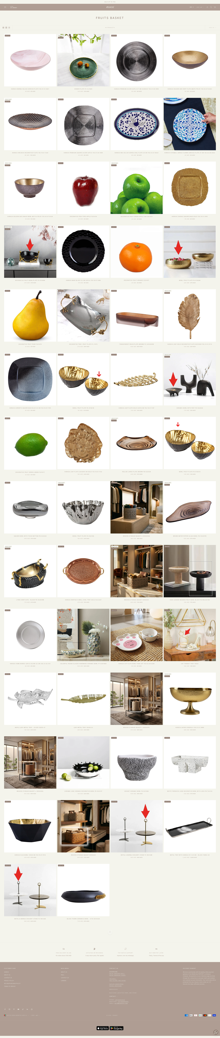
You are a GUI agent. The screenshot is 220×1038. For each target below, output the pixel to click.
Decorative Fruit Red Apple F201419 (83, 216)
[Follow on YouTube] (18, 1009)
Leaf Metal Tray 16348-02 (83, 727)
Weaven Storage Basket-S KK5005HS (136, 536)
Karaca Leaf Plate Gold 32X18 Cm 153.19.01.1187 (136, 408)
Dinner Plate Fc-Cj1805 (83, 89)
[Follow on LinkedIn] (27, 1009)
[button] (192, 7)
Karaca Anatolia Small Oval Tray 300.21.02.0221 (83, 599)
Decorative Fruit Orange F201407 (136, 280)
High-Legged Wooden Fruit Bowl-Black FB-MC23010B (190, 599)
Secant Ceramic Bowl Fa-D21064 (136, 791)
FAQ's (62, 975)
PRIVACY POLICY (9, 980)
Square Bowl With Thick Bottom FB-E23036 (30, 536)
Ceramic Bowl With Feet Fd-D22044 (190, 408)
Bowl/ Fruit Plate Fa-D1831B (83, 408)
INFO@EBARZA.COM (121, 1003)
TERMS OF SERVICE (9, 986)
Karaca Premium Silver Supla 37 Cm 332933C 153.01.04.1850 (136, 89)
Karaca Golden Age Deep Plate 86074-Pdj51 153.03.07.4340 (190, 89)
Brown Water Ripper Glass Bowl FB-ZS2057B (190, 536)
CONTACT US (8, 977)
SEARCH (6, 972)
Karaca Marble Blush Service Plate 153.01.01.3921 (30, 89)
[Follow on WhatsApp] (32, 1009)
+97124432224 (120, 999)
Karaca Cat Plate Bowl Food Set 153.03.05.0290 (137, 663)
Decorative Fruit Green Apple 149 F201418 (136, 216)
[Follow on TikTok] (23, 1009)
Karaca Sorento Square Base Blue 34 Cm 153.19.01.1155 (30, 408)
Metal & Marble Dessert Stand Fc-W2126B (136, 855)
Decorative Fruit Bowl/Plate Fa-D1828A (30, 280)
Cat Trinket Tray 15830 (190, 663)
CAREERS (63, 980)
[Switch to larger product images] (3, 27)
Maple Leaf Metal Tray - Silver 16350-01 (30, 727)
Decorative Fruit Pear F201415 (30, 344)
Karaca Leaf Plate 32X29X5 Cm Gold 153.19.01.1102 (83, 471)
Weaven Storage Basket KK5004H (136, 599)
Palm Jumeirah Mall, (117, 973)
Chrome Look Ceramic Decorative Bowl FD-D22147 (83, 791)
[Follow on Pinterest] (14, 1009)
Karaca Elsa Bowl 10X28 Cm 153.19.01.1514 (30, 855)
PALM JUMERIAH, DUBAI (117, 975)
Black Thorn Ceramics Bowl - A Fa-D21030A (83, 918)
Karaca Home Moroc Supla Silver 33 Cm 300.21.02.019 (30, 663)
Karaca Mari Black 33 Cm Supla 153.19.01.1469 (83, 280)
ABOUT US (7, 975)
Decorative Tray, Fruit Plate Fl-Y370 (83, 344)
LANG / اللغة (199, 7)
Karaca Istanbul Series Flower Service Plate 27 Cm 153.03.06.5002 (189, 152)
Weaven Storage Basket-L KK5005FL (136, 727)
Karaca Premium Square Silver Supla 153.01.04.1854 (83, 152)
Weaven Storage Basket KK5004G (83, 855)
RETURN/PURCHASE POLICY (12, 983)
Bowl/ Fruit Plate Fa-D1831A (190, 471)
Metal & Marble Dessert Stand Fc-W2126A (30, 918)
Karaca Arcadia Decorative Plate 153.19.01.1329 (30, 152)
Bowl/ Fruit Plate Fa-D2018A (83, 536)
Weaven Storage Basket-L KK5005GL (30, 791)
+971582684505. (123, 1001)
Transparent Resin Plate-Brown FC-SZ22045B (136, 344)
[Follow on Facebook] (5, 1009)
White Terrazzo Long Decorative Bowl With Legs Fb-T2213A (189, 791)
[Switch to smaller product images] (6, 27)
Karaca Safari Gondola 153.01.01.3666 (190, 727)
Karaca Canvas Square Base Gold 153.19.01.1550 (190, 216)
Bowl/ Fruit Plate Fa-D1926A (190, 280)
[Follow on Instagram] (9, 1009)
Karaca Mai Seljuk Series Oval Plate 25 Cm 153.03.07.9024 (136, 152)
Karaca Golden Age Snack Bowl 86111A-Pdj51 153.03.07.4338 (30, 216)
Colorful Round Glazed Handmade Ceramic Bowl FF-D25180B (83, 663)
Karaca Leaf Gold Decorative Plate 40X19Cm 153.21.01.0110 (190, 344)
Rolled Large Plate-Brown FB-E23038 (136, 471)
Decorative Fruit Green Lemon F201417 (30, 472)
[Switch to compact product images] (9, 27)
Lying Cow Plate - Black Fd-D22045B (30, 599)
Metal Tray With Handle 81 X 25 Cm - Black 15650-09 (190, 855)
